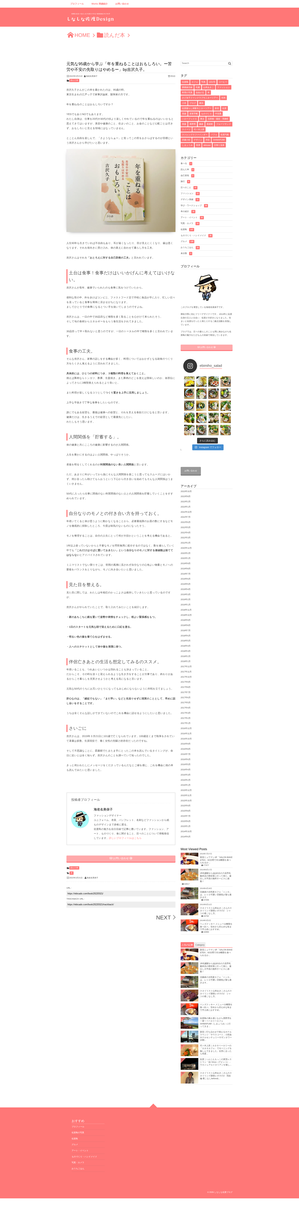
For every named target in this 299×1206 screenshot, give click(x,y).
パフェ (214, 134)
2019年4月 (186, 589)
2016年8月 (186, 749)
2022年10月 (186, 512)
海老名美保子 (91, 76)
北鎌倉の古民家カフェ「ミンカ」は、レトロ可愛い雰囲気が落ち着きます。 (216, 894)
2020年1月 (186, 558)
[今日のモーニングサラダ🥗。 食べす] (201, 430)
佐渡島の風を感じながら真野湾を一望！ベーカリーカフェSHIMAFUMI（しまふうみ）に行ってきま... (216, 1022)
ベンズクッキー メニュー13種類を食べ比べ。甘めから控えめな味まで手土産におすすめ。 (216, 927)
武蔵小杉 (186, 140)
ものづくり (206, 113)
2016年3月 (186, 775)
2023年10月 (186, 491)
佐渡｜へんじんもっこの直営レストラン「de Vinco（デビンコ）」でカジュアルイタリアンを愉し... (216, 1062)
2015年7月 (186, 816)
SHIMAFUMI (219, 140)
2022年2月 (186, 543)
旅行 (185, 181)
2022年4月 (186, 532)
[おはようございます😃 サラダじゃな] (189, 393)
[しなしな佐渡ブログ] (90, 18)
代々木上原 (199, 129)
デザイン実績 (189, 199)
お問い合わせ (122, 3)
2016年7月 (186, 754)
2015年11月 (186, 795)
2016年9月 (186, 744)
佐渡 (224, 108)
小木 (184, 103)
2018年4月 (186, 646)
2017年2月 (186, 718)
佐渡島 (185, 82)
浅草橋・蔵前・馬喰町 (218, 119)
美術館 (210, 124)
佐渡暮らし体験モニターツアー (196, 108)
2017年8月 (186, 687)
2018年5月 (186, 640)
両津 (198, 145)
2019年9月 (186, 563)
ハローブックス (189, 119)
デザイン (198, 140)
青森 (184, 124)
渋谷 (208, 140)
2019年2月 (186, 599)
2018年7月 (186, 630)
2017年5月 (186, 702)
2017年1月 (186, 723)
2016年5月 (186, 764)
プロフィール (77, 3)
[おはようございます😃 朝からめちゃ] (225, 418)
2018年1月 (186, 661)
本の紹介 (187, 211)
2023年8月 (186, 496)
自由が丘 (200, 92)
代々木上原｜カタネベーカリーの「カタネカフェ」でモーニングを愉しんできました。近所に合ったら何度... (216, 1049)
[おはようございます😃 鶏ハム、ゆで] (213, 406)
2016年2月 (186, 780)
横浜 (201, 103)
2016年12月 (186, 728)
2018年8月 (186, 625)
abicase (207, 145)
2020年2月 (186, 553)
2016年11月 (186, 733)
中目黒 (218, 113)
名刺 (223, 98)
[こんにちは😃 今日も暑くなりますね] (225, 406)
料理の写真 (187, 92)
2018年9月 (186, 620)
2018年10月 (186, 615)
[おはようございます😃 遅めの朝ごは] (201, 406)
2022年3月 (186, 537)
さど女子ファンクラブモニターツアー (200, 98)
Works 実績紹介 (100, 3)
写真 (203, 82)
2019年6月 (186, 579)
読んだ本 (74, 80)
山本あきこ (208, 87)
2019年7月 (186, 574)
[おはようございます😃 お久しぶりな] (201, 393)
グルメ (187, 241)
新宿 (217, 108)
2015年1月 (186, 826)
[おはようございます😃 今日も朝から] (225, 430)
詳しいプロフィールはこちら (125, 838)
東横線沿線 (187, 87)
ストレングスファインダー (194, 134)
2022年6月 (186, 522)
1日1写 (212, 82)
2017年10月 (186, 677)
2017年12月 (186, 666)
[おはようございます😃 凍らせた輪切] (213, 393)
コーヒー (223, 82)
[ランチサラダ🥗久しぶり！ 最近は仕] (213, 381)
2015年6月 (186, 821)
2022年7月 (186, 517)
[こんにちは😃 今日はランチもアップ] (189, 406)
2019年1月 (186, 604)
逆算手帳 (193, 113)
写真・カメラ (189, 223)
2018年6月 (186, 635)
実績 (184, 113)
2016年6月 (186, 759)
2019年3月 (186, 594)
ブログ (192, 103)
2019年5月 (186, 584)
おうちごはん (190, 247)
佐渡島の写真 (78, 1132)
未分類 (186, 253)
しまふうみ (187, 145)
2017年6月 (186, 697)
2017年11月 (186, 671)
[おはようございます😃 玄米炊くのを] (225, 393)
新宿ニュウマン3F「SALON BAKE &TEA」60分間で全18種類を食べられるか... (216, 860)
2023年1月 (186, 507)
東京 (202, 119)
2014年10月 (186, 831)
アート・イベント (192, 217)
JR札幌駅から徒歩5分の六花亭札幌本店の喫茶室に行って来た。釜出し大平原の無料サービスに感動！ (215, 877)
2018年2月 (186, 656)
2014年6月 (186, 836)
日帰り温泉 (219, 145)
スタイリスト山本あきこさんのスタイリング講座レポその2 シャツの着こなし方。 (216, 911)
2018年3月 (186, 651)
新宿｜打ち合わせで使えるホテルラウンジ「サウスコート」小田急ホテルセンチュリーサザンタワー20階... (216, 1036)
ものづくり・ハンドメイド (196, 235)
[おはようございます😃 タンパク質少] (189, 418)
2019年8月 (186, 568)
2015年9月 (186, 805)
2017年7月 (186, 692)
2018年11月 (186, 610)
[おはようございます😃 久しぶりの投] (189, 430)
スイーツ (186, 129)
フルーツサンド (223, 124)
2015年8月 (186, 811)
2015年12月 (186, 790)
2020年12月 (186, 548)
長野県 (192, 124)
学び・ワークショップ (194, 205)
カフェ (195, 82)
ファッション (223, 87)
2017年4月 (186, 708)
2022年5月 (186, 527)
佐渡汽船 (225, 134)
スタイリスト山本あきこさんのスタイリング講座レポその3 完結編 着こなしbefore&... (216, 1076)
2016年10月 (186, 739)
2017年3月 (186, 713)
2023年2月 (186, 501)
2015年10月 (186, 800)
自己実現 (187, 175)
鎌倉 (201, 124)
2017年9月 (186, 682)
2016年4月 (186, 769)
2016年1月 (186, 785)
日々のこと (188, 187)
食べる (186, 163)
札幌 (198, 87)
